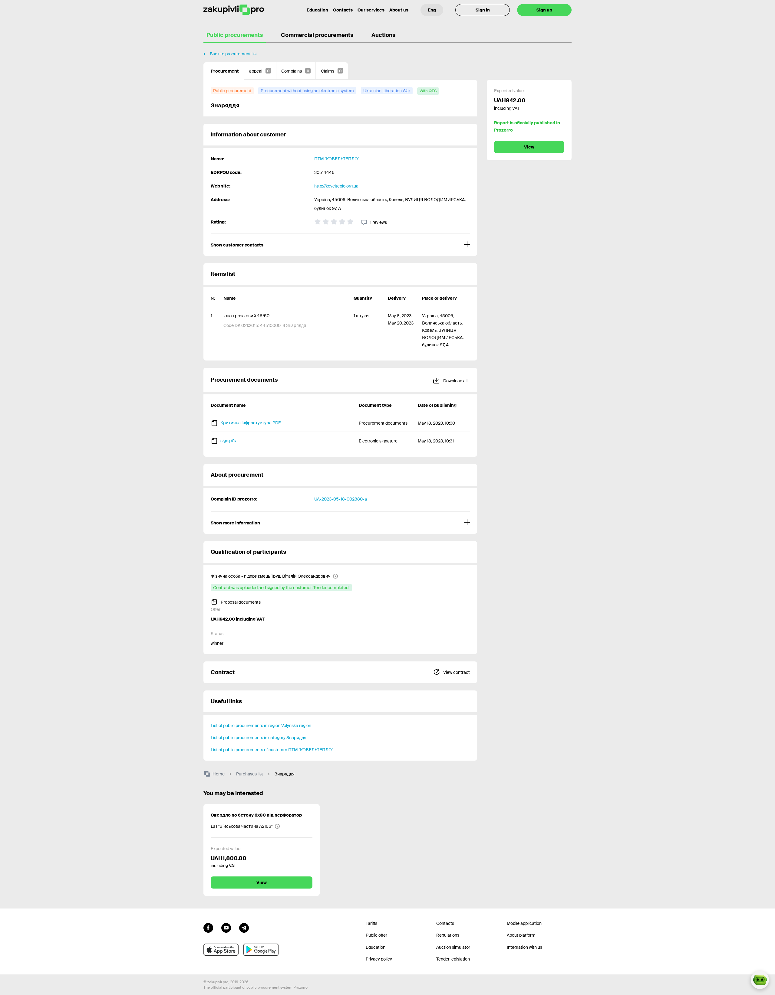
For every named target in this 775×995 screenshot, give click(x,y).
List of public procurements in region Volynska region (261, 725)
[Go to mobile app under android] (261, 950)
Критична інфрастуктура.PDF (250, 423)
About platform (521, 935)
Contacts (343, 10)
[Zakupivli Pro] (233, 10)
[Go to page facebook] (208, 927)
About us (398, 10)
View (529, 147)
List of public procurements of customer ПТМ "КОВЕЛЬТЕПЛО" (272, 749)
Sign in (483, 10)
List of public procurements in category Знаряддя (258, 737)
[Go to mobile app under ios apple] (221, 950)
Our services (371, 10)
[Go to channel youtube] (226, 927)
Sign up (544, 10)
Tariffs (371, 923)
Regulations (447, 935)
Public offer (376, 935)
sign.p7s (228, 440)
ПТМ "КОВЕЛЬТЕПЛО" (336, 158)
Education (317, 10)
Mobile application (524, 923)
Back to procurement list (233, 54)
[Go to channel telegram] (244, 927)
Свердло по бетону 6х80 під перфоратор (256, 815)
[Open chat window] (760, 980)
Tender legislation (453, 959)
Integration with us (524, 947)
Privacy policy (379, 959)
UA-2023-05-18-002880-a (340, 499)
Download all (454, 380)
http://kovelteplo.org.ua (336, 186)
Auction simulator (453, 947)
